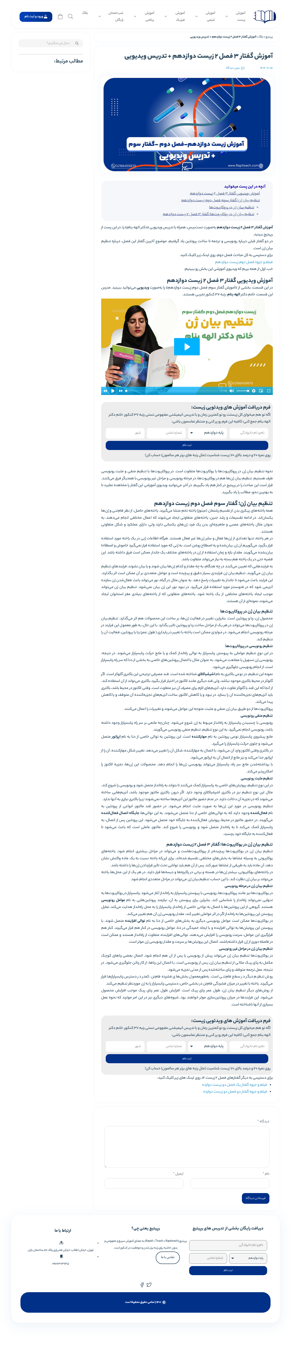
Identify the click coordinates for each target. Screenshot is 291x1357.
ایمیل (178, 1174)
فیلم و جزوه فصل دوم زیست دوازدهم (244, 262)
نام (266, 1174)
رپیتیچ (269, 37)
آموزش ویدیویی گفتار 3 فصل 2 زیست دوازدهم (225, 194)
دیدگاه (263, 1122)
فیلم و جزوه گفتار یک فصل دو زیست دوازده (234, 1085)
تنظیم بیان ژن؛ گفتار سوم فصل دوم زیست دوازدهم (220, 201)
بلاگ (85, 13)
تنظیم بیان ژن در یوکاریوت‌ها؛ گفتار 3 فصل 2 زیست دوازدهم (208, 214)
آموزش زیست (240, 17)
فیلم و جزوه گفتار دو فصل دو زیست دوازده (235, 1092)
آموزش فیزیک (180, 17)
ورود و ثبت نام (34, 17)
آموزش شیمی (210, 17)
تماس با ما (168, 1257)
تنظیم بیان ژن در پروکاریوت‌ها (231, 208)
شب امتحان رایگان (115, 17)
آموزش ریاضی (149, 17)
